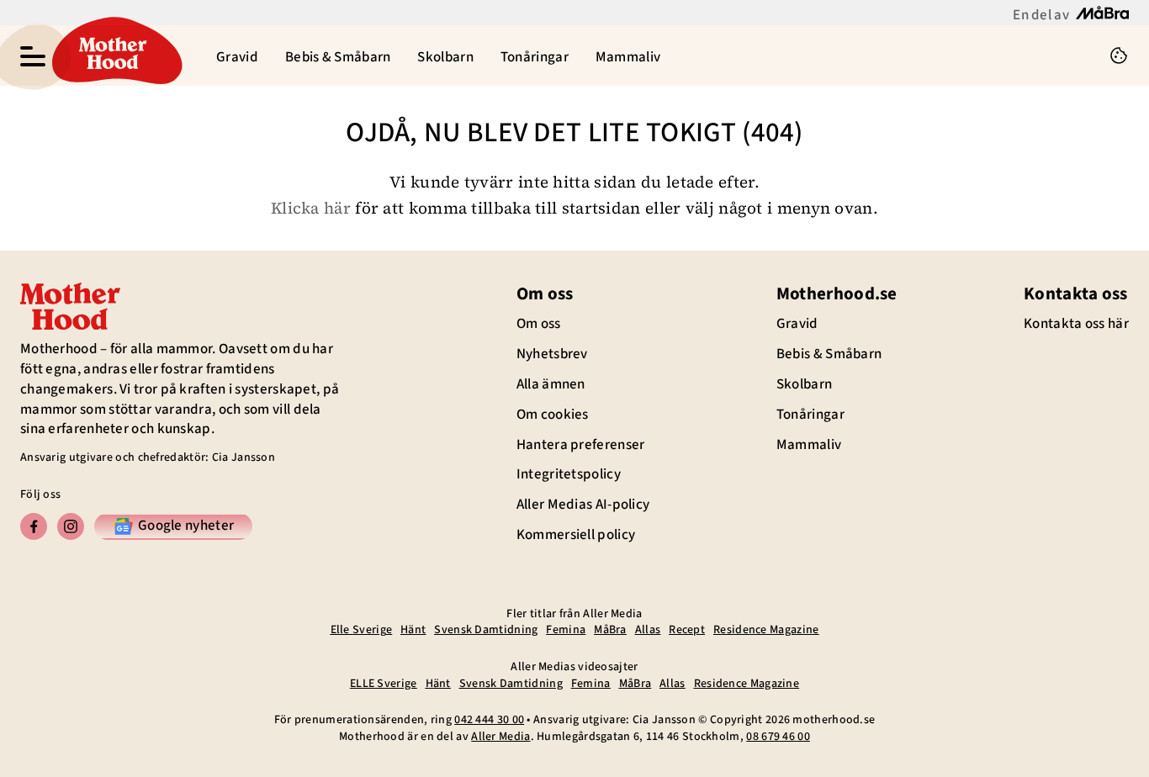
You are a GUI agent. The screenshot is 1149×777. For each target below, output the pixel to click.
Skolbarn (445, 57)
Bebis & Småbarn (338, 57)
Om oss (538, 324)
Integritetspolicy (568, 474)
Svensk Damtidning (485, 629)
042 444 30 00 (489, 719)
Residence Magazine (765, 629)
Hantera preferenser (580, 445)
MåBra (610, 629)
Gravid (237, 57)
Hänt (413, 629)
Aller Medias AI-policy (583, 504)
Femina (565, 629)
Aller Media (500, 736)
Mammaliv (628, 57)
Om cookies (552, 414)
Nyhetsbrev (552, 354)
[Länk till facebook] (33, 526)
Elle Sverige (362, 629)
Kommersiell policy (575, 535)
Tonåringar (534, 57)
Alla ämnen (550, 384)
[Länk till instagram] (70, 526)
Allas (648, 629)
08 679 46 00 (778, 736)
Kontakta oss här (1076, 324)
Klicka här (311, 208)
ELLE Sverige (383, 683)
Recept (687, 629)
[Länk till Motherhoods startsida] (113, 55)
